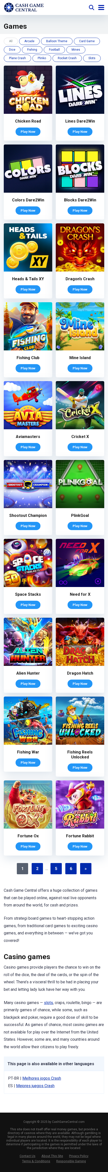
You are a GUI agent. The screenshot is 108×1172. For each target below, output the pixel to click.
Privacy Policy (78, 1156)
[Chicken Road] (28, 112)
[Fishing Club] (28, 349)
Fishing (32, 49)
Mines (76, 49)
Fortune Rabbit (80, 836)
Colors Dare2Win (28, 200)
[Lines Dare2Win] (80, 112)
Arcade (29, 41)
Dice (12, 49)
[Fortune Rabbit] (80, 827)
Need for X (80, 594)
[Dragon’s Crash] (80, 270)
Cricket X (80, 436)
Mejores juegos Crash (35, 1085)
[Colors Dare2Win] (28, 191)
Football (54, 49)
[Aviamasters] (28, 428)
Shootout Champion (28, 515)
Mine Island (80, 357)
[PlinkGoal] (80, 506)
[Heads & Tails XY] (28, 270)
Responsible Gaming (71, 1161)
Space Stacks (28, 594)
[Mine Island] (80, 349)
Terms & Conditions (36, 1161)
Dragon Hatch (80, 673)
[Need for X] (80, 585)
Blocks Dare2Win (80, 200)
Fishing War (28, 752)
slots (48, 1002)
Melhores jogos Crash (41, 1078)
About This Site (52, 1156)
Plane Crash (17, 58)
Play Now (28, 132)
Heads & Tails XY (28, 279)
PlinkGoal (80, 515)
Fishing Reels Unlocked (80, 754)
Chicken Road (28, 121)
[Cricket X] (80, 428)
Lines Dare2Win (80, 121)
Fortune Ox (28, 836)
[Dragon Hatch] (80, 664)
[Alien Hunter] (28, 664)
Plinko (42, 58)
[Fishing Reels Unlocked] (80, 743)
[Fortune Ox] (28, 827)
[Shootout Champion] (28, 506)
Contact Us (27, 1156)
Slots (91, 58)
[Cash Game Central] (24, 6)
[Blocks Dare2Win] (80, 191)
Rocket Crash (67, 58)
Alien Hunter (28, 673)
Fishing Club (28, 357)
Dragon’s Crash (80, 279)
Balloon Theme (56, 41)
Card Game (87, 41)
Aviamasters (28, 436)
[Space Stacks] (28, 585)
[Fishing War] (28, 743)
